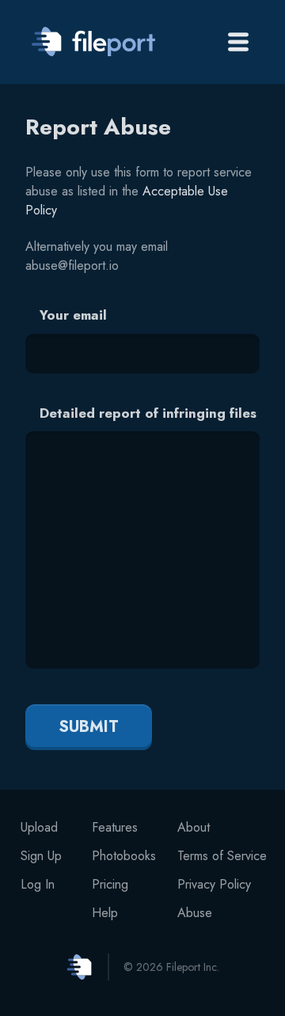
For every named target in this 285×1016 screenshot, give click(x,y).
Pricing (110, 884)
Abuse (194, 913)
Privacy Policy (214, 884)
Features (115, 827)
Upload (39, 827)
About (193, 827)
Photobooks (124, 856)
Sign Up (41, 856)
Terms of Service (222, 856)
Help (105, 913)
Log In (38, 884)
